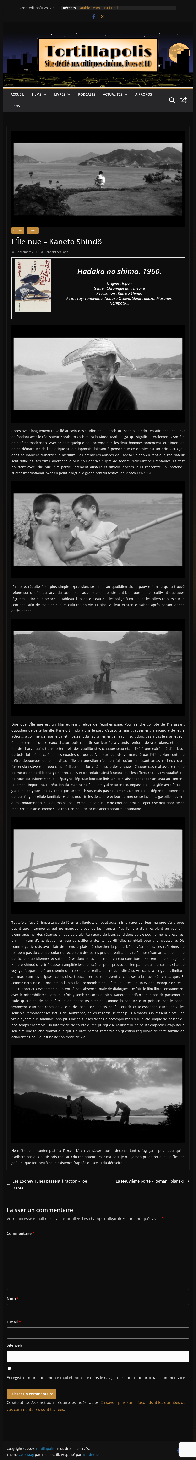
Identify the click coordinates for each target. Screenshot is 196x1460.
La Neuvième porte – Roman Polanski (150, 1181)
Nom (13, 1298)
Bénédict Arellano (56, 252)
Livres (59, 94)
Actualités (112, 94)
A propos (143, 94)
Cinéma (17, 230)
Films (36, 94)
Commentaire (21, 1233)
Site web (14, 1345)
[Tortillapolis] (98, 36)
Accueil (17, 94)
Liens (15, 106)
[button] (44, 94)
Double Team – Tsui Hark (99, 8)
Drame (33, 230)
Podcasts (86, 94)
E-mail (14, 1322)
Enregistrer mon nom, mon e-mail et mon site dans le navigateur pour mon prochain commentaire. (96, 1377)
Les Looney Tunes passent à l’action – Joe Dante (49, 1184)
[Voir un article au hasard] (183, 100)
